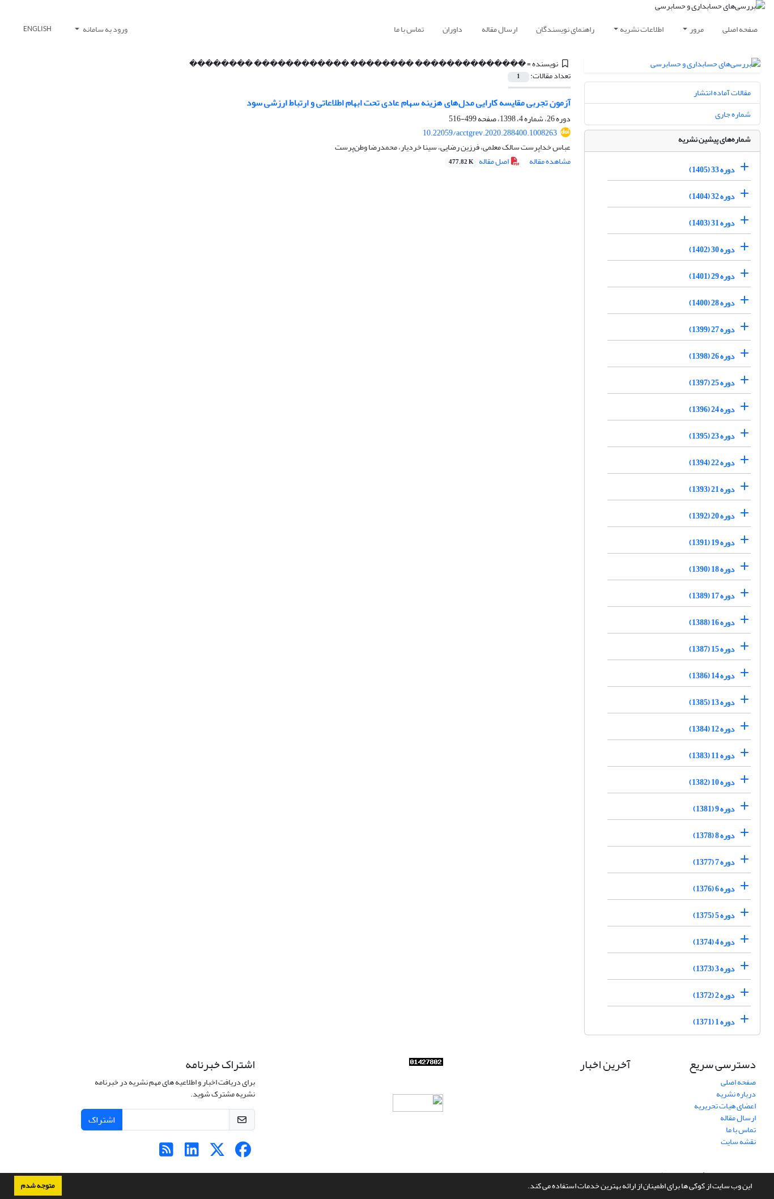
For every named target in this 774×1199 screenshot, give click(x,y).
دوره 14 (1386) (712, 675)
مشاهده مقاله (550, 161)
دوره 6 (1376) (714, 888)
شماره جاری (733, 114)
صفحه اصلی (740, 29)
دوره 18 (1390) (712, 569)
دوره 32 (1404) (712, 196)
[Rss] (166, 1152)
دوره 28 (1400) (712, 303)
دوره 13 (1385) (712, 702)
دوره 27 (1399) (712, 329)
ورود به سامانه (104, 29)
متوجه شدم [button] (38, 1185)
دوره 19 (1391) (712, 542)
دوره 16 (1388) (712, 622)
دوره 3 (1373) (714, 968)
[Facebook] (243, 1152)
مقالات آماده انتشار (722, 92)
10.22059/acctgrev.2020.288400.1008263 (490, 133)
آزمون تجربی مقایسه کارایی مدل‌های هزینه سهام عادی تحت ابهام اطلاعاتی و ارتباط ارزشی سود (408, 102)
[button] (524, 1187)
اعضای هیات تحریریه (725, 1105)
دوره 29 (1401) (712, 276)
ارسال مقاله (499, 29)
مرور (697, 29)
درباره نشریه (736, 1094)
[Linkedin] (192, 1152)
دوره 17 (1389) (712, 595)
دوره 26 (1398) (712, 356)
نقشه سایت (738, 1141)
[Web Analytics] (426, 1064)
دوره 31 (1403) (712, 223)
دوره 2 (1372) (714, 995)
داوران (452, 29)
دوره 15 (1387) (712, 649)
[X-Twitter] (217, 1152)
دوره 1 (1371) (714, 1022)
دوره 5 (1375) (714, 915)
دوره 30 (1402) (712, 249)
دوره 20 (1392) (712, 516)
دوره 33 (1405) (712, 169)
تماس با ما (409, 29)
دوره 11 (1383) (712, 755)
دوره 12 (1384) (712, 729)
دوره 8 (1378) (714, 835)
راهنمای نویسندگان (565, 29)
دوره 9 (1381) (714, 809)
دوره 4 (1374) (714, 942)
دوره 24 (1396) (712, 409)
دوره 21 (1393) (712, 489)
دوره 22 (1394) (712, 462)
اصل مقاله (479, 161)
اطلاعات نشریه (642, 29)
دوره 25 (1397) (712, 382)
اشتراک (101, 1119)
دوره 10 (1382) (712, 782)
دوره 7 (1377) (714, 862)
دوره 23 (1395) (712, 436)
